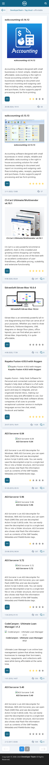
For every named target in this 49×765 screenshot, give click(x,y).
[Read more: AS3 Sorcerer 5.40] (7, 734)
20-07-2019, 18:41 (12, 424)
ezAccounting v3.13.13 (17, 115)
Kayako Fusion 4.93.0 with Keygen (23, 361)
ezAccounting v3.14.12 (17, 19)
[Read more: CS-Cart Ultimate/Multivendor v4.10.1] (7, 271)
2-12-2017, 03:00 (11, 742)
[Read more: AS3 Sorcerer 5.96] (7, 543)
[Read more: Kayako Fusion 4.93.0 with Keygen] (7, 416)
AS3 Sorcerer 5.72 (14, 560)
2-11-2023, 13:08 (11, 191)
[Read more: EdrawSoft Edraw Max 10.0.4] (7, 344)
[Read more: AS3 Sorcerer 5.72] (7, 607)
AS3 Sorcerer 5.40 (14, 687)
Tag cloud (28, 10)
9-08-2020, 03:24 (11, 278)
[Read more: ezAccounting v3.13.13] (7, 183)
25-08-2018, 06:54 (12, 551)
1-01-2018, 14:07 (11, 678)
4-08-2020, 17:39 (11, 352)
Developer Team (28, 757)
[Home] (3, 10)
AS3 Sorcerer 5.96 (14, 496)
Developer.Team (16, 10)
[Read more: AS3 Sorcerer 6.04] (7, 480)
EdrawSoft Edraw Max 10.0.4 (20, 287)
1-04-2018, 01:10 (11, 615)
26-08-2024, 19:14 (12, 107)
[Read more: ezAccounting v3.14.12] (7, 99)
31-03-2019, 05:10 (12, 488)
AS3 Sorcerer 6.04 (14, 433)
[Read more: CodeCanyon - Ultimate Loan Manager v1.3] (7, 670)
